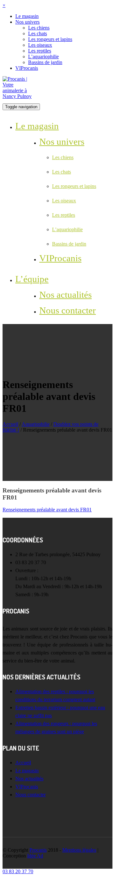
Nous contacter (67, 310)
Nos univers (27, 22)
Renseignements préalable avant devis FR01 (47, 509)
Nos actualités (65, 294)
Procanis (38, 850)
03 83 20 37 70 (18, 871)
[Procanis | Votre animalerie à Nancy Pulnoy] (18, 96)
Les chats (37, 33)
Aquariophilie (36, 424)
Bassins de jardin (45, 62)
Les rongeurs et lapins (50, 39)
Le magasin (27, 16)
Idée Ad (35, 855)
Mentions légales (79, 850)
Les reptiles (39, 50)
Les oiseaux (40, 45)
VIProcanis (26, 68)
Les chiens (39, 27)
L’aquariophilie (43, 56)
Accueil (10, 424)
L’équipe (32, 279)
